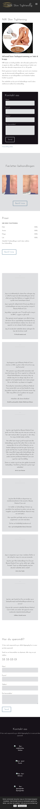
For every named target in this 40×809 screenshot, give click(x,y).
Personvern (22, 806)
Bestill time (20, 203)
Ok (15, 806)
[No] (37, 803)
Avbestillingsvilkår (7, 146)
